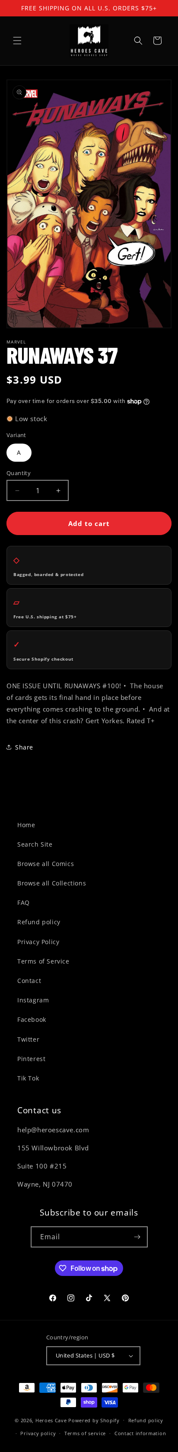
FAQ (23, 902)
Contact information (140, 1433)
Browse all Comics (45, 864)
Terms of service (85, 1433)
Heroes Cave (51, 1420)
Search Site (35, 844)
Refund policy (38, 922)
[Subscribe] (137, 1236)
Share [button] (24, 747)
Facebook (31, 1019)
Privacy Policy (38, 942)
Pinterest (31, 1059)
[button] (17, 40)
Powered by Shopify (94, 1420)
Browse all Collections (51, 883)
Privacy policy (38, 1433)
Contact (29, 980)
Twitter (28, 1039)
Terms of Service (43, 961)
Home (26, 825)
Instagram (33, 1000)
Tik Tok (28, 1078)
